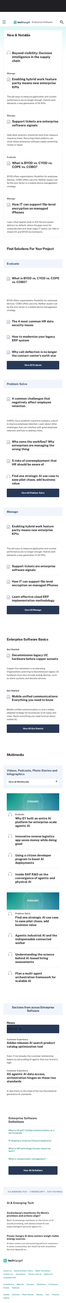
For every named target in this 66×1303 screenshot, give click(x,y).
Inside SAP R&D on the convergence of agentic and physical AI (35, 878)
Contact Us (8, 1274)
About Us (7, 1271)
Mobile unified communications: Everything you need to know (35, 698)
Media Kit (48, 1274)
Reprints (20, 1284)
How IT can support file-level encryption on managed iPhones (34, 208)
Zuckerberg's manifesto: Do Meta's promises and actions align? (28, 1214)
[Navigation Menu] (4, 22)
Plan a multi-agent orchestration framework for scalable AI (35, 977)
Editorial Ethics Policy (23, 1271)
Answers (30, 1284)
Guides (6, 1294)
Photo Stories (28, 1294)
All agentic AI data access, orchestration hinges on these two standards (31, 1077)
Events (6, 1288)
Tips (47, 1294)
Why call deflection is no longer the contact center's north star (34, 353)
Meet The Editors (43, 1271)
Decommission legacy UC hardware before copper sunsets (35, 657)
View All (12, 1028)
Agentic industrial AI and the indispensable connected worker (36, 939)
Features (15, 1288)
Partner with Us (35, 1274)
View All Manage (33, 610)
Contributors (8, 1284)
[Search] (62, 22)
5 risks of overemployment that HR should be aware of (34, 462)
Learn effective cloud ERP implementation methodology (33, 598)
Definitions (41, 1284)
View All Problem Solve (33, 493)
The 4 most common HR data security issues (32, 323)
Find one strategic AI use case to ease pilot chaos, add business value (35, 479)
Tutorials (55, 1294)
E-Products (53, 1284)
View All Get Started (33, 728)
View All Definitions (33, 1170)
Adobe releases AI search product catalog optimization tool (31, 1044)
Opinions (16, 1294)
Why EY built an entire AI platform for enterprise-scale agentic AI (36, 822)
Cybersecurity (37, 1192)
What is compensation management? (27, 1159)
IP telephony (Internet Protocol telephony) (29, 1140)
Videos (6, 1298)
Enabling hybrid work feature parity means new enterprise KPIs (34, 83)
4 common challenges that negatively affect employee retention (31, 402)
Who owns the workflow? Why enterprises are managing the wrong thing (33, 445)
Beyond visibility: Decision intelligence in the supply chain (32, 57)
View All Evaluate (33, 365)
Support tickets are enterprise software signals (35, 123)
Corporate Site (9, 1278)
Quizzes (39, 1294)
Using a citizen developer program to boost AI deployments (33, 859)
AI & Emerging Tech (17, 1192)
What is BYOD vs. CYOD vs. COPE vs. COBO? (32, 165)
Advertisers (21, 1274)
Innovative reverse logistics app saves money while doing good (36, 840)
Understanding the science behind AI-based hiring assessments (34, 958)
